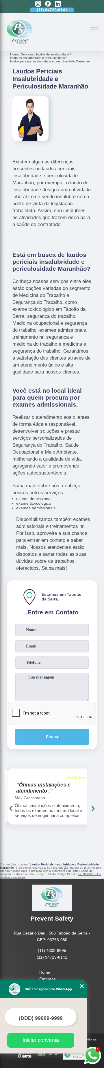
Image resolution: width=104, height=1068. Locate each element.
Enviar (52, 737)
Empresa (47, 979)
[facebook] (48, 4)
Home (44, 972)
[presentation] (11, 808)
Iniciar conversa (41, 1040)
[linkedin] (58, 4)
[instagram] (38, 4)
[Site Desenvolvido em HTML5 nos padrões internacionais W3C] (48, 1054)
